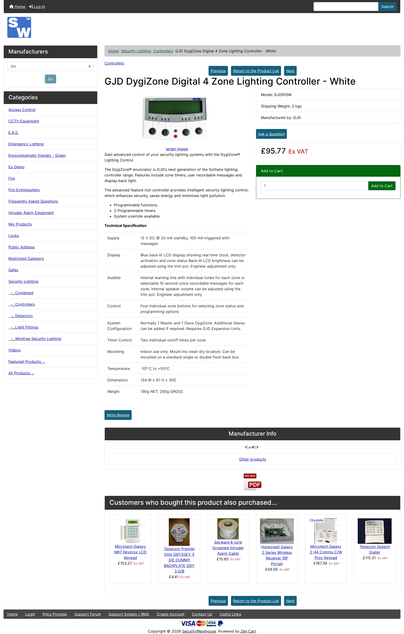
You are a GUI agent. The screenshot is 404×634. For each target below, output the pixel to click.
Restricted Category (26, 258)
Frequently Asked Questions (33, 201)
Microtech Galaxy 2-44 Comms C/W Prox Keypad (326, 552)
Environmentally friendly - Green (37, 155)
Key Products (20, 224)
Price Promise (55, 614)
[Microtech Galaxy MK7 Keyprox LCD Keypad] (130, 530)
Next (290, 70)
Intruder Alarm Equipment (31, 212)
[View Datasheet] (252, 482)
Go (50, 79)
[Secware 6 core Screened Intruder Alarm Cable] (228, 528)
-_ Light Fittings (23, 327)
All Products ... (21, 373)
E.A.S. (13, 132)
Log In (39, 6)
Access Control (22, 109)
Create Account (170, 614)
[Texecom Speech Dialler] (375, 530)
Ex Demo (16, 167)
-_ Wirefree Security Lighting (34, 338)
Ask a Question (271, 134)
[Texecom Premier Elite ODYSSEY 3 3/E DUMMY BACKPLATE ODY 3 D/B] (179, 531)
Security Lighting (136, 51)
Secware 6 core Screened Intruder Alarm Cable (228, 548)
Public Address (21, 247)
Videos (14, 350)
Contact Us (202, 614)
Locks (13, 235)
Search (387, 6)
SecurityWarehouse (199, 631)
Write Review (118, 415)
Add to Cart (382, 185)
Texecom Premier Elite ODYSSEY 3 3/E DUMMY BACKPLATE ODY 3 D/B (179, 559)
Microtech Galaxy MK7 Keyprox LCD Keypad (130, 552)
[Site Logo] (202, 27)
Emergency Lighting (26, 144)
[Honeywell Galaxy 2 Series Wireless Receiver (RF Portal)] (277, 530)
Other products (252, 459)
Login (30, 614)
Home (19, 6)
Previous (218, 70)
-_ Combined (20, 292)
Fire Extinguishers (24, 189)
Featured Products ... (26, 361)
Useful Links (230, 614)
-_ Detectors (20, 315)
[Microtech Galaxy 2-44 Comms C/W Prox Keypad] (326, 530)
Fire (11, 178)
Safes (13, 270)
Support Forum (87, 614)
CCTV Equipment (23, 121)
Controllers (163, 51)
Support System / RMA (128, 614)
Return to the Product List (256, 70)
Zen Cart (248, 631)
